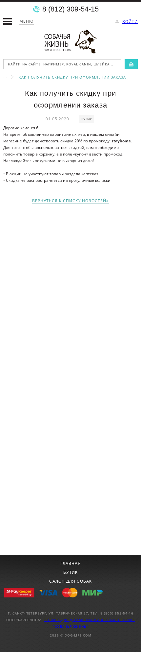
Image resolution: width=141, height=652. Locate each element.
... (5, 77)
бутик (86, 119)
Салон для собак (70, 581)
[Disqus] (70, 292)
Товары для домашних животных (80, 619)
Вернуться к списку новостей (69, 201)
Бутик (70, 572)
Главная (70, 563)
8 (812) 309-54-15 (70, 9)
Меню (26, 21)
